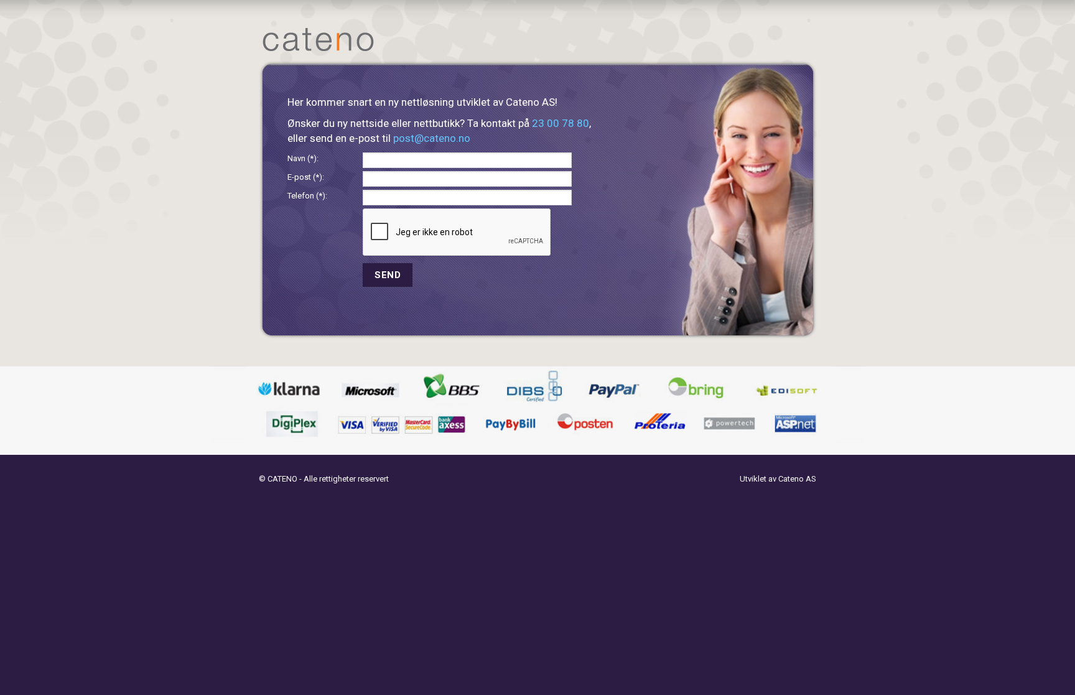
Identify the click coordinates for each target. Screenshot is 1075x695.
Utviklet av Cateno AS (778, 478)
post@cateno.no (431, 138)
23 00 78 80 (560, 123)
